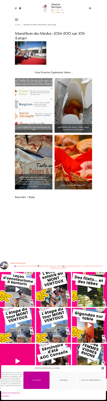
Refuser (63, 380)
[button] (103, 368)
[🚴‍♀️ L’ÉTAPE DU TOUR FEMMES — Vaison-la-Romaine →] (17, 325)
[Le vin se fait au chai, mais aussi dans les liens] (89, 361)
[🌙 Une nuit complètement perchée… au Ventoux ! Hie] (53, 289)
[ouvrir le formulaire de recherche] (90, 8)
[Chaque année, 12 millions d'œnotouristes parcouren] (17, 361)
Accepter (36, 380)
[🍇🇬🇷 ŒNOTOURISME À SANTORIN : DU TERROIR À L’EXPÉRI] (17, 289)
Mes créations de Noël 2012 (73, 185)
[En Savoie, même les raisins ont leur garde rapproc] (89, 289)
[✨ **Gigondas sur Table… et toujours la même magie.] (89, 325)
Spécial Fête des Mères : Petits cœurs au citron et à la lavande (73, 128)
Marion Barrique (56, 6)
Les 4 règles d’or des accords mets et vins (34, 128)
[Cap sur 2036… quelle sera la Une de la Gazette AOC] (53, 361)
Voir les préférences (91, 380)
